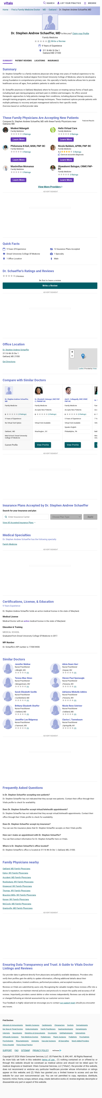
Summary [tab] (7, 60)
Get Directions (9, 361)
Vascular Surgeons (49, 1041)
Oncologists (52, 1033)
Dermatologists (82, 1025)
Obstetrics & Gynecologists (35, 1033)
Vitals (95, 368)
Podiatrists (73, 1037)
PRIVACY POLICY (41, 1050)
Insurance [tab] (53, 60)
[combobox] (26, 517)
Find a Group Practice (24, 1045)
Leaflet (81, 368)
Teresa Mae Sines (23, 678)
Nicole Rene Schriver (72, 706)
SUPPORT (7, 1050)
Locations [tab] (39, 60)
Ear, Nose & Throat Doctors (13, 1029)
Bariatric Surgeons (32, 1025)
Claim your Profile (80, 33)
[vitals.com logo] (8, 3)
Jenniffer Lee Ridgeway (26, 719)
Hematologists (81, 1029)
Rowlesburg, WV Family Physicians (18, 882)
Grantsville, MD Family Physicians (18, 908)
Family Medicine (10, 544)
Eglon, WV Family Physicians (15, 873)
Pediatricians (46, 1037)
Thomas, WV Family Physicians (16, 890)
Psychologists (8, 1041)
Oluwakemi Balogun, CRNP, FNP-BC (75, 167)
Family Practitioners (48, 1029)
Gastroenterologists (65, 1029)
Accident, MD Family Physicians (17, 877)
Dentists (70, 1025)
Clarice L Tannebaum (72, 719)
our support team (67, 1003)
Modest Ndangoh (20, 128)
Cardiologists (47, 1025)
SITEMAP (25, 1050)
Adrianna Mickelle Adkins (74, 692)
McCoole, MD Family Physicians (17, 904)
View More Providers (49, 186)
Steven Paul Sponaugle (73, 678)
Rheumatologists (22, 1041)
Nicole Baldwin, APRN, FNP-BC (74, 146)
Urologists (35, 1041)
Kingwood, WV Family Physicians (17, 886)
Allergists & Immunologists (13, 1025)
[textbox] (26, 517)
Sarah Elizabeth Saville (26, 692)
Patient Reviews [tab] (23, 60)
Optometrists (80, 1033)
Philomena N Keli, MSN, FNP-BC (28, 146)
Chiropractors (59, 1025)
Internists (6, 1033)
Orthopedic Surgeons (10, 1037)
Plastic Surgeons (59, 1037)
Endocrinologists (32, 1029)
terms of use (48, 1059)
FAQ (16, 1050)
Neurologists (17, 1033)
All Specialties (63, 1041)
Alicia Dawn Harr (70, 664)
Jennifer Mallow (22, 664)
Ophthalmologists (66, 1033)
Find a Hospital (8, 1045)
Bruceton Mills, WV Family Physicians (19, 895)
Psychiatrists (84, 1037)
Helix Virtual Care (67, 128)
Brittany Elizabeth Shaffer (27, 706)
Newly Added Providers (80, 1041)
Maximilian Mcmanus (22, 166)
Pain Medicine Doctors (29, 1037)
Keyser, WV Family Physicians (16, 899)
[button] (83, 356)
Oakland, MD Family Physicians (16, 868)
